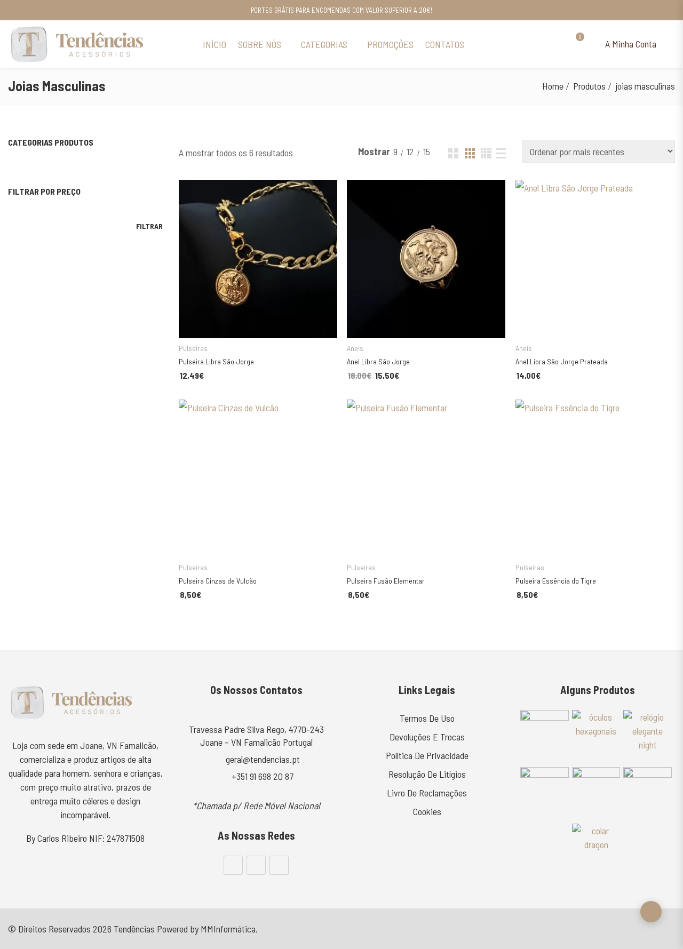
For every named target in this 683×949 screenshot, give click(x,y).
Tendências (134, 929)
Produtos (589, 86)
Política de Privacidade (427, 755)
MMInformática (228, 929)
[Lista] (501, 153)
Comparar (304, 321)
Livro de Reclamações (427, 793)
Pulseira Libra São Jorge (216, 361)
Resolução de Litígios (427, 774)
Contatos (444, 44)
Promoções (390, 44)
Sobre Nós (259, 44)
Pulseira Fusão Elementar (386, 580)
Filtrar (149, 225)
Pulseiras (193, 348)
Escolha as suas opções (245, 320)
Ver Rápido (189, 192)
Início (214, 44)
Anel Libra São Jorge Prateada (561, 361)
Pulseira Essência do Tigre (555, 580)
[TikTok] (279, 865)
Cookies (427, 811)
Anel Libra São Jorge (378, 361)
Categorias (324, 44)
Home (552, 86)
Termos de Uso (427, 718)
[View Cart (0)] (575, 44)
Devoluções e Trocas (427, 737)
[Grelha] (453, 153)
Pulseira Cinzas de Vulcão (218, 580)
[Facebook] (233, 865)
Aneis (355, 348)
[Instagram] (256, 865)
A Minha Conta (629, 44)
